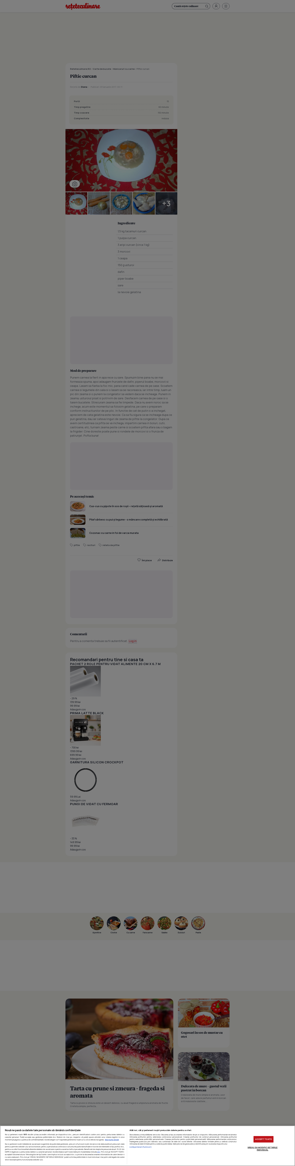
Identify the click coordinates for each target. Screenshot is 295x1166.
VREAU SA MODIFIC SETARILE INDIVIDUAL (262, 1148)
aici (98, 1151)
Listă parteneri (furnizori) (141, 1147)
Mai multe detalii (112, 1140)
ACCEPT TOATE (263, 1139)
